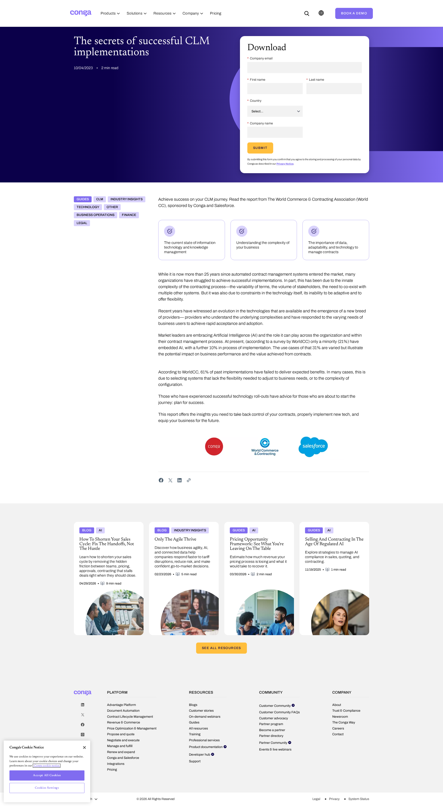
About (336, 705)
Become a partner (272, 730)
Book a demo (354, 13)
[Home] (80, 13)
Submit (260, 148)
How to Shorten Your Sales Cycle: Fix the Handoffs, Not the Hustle (105, 525)
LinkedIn (83, 705)
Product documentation (206, 747)
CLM (99, 199)
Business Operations (95, 215)
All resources (198, 728)
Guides (83, 199)
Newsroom (340, 716)
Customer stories (201, 710)
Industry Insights (127, 199)
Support (195, 761)
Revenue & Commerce (123, 722)
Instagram (83, 734)
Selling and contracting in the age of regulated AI (326, 525)
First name (257, 79)
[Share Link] (189, 480)
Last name (316, 79)
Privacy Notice (284, 163)
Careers (338, 728)
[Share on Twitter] (170, 480)
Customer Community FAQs (279, 712)
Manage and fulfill (119, 746)
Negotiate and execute (123, 740)
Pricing (112, 769)
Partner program (271, 724)
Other (112, 207)
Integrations (115, 764)
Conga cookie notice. (46, 765)
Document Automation (123, 710)
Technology (88, 207)
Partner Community (273, 742)
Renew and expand (121, 752)
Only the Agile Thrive (165, 524)
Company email (261, 58)
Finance (129, 215)
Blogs (193, 705)
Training (195, 734)
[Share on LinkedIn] (179, 480)
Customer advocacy (273, 718)
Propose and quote (121, 734)
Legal (82, 223)
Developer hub (199, 754)
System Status (358, 799)
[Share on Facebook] (161, 480)
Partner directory (271, 736)
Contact (338, 734)
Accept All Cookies (47, 775)
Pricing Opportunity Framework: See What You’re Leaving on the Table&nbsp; (256, 525)
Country (255, 100)
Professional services (204, 740)
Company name (261, 123)
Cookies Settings (47, 787)
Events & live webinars (275, 749)
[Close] (84, 747)
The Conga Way (343, 722)
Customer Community (275, 706)
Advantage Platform (121, 705)
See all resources (221, 648)
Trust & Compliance (346, 710)
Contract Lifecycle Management (130, 716)
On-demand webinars (204, 716)
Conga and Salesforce (123, 758)
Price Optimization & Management (131, 728)
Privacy (334, 799)
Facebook (83, 725)
